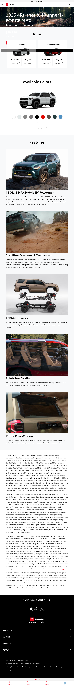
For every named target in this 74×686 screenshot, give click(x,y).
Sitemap (27, 667)
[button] (54, 50)
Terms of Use (36, 667)
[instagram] (36, 609)
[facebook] (31, 609)
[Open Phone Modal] (60, 4)
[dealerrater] (42, 609)
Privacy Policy (11, 667)
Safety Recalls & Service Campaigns (52, 667)
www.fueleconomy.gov (58, 569)
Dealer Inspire (36, 663)
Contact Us (20, 667)
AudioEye (9, 671)
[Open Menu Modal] (2, 4)
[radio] (13, 117)
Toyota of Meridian (23, 660)
